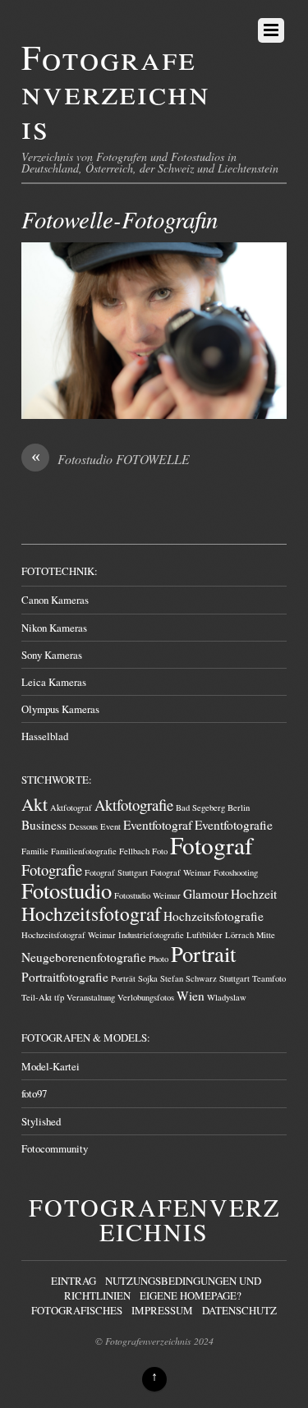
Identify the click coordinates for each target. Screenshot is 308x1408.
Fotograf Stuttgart (116, 872)
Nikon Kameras (54, 627)
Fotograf (211, 845)
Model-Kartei (50, 1066)
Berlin (239, 807)
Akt (34, 804)
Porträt (123, 978)
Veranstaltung (91, 997)
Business (44, 825)
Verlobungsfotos (145, 997)
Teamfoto (269, 978)
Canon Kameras (55, 599)
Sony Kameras (51, 654)
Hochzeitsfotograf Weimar (68, 935)
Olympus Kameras (60, 709)
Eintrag (73, 1280)
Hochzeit (254, 894)
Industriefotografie (151, 935)
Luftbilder (204, 935)
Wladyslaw (226, 997)
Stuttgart (234, 978)
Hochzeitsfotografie (213, 916)
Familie (34, 851)
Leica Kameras (53, 681)
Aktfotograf (71, 807)
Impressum (162, 1310)
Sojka (148, 978)
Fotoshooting (236, 872)
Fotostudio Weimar (147, 895)
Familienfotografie (84, 851)
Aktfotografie (133, 804)
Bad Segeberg (200, 807)
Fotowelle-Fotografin (119, 219)
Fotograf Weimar (180, 872)
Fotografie (51, 869)
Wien (191, 995)
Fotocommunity (54, 1148)
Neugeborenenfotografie (83, 957)
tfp (59, 997)
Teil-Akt (36, 997)
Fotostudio (66, 890)
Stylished (41, 1121)
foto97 (34, 1093)
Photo (158, 958)
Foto (160, 851)
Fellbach (134, 851)
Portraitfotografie (64, 977)
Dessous (83, 826)
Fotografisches (76, 1310)
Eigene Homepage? (190, 1295)
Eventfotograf (157, 825)
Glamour (205, 894)
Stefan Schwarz (188, 978)
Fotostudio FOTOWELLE (111, 458)
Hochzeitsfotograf (91, 913)
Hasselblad (44, 736)
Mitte (265, 935)
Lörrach (239, 935)
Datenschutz (239, 1310)
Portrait (203, 953)
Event (110, 826)
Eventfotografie (234, 825)
